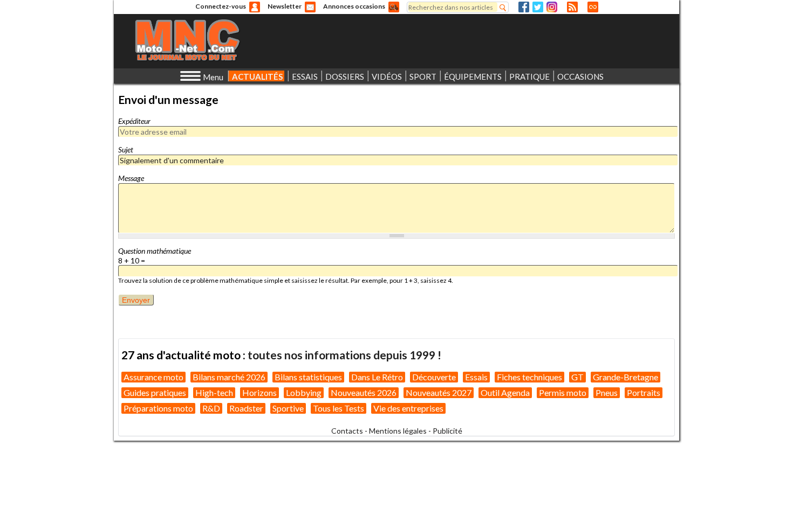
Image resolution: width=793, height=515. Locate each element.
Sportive (288, 408)
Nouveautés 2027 (438, 392)
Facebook (523, 7)
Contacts (347, 430)
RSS (572, 7)
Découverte (434, 377)
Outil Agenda (505, 392)
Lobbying (304, 392)
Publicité (447, 430)
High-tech (214, 392)
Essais (476, 377)
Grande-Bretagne (625, 377)
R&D (211, 408)
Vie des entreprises (408, 408)
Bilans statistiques (308, 377)
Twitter (537, 7)
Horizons (259, 392)
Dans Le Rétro (377, 377)
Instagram (551, 7)
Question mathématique (154, 250)
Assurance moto (153, 377)
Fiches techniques (529, 377)
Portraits (643, 392)
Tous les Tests (338, 408)
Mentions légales (398, 430)
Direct (592, 7)
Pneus (607, 392)
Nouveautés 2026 (363, 392)
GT (577, 377)
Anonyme (254, 7)
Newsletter (285, 6)
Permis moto (562, 392)
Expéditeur (134, 121)
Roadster (246, 408)
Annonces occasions (354, 6)
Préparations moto (158, 408)
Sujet (125, 149)
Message (131, 178)
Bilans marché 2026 (229, 377)
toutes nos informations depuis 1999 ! (344, 354)
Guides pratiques (155, 392)
